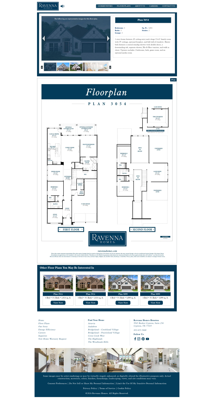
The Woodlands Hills (98, 342)
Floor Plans (124, 6)
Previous (43, 38)
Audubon (92, 326)
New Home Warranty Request (52, 339)
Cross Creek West (96, 336)
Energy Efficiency (46, 329)
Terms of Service (107, 388)
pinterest (143, 338)
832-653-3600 (140, 330)
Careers (153, 6)
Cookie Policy (124, 388)
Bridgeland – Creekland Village (103, 329)
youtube (147, 338)
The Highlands (95, 339)
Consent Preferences (57, 383)
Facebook (135, 338)
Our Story (43, 326)
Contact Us (168, 6)
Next (107, 38)
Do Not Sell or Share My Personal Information (91, 383)
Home (41, 320)
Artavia (91, 323)
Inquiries (42, 336)
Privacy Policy (90, 388)
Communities (105, 6)
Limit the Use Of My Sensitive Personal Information (141, 383)
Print (173, 80)
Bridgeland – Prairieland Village (104, 332)
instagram (138, 338)
